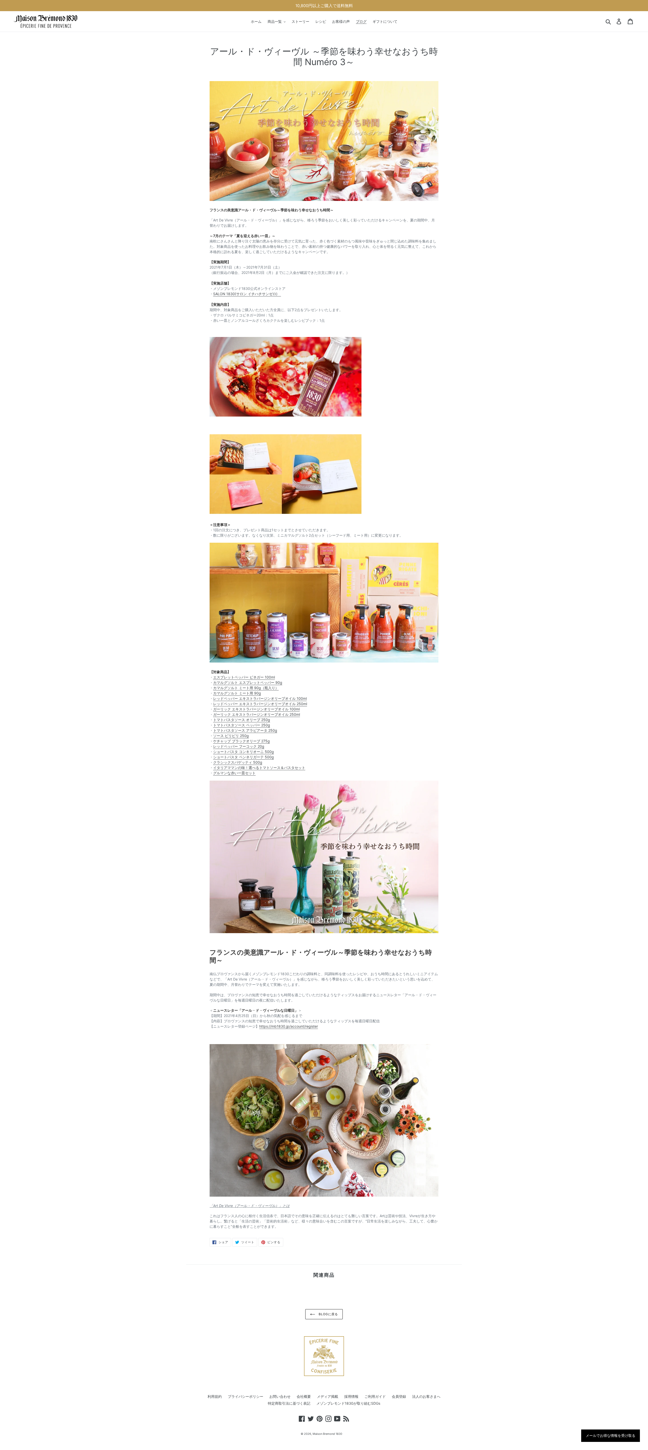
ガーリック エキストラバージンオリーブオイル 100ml (256, 709)
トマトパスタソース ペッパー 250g (241, 725)
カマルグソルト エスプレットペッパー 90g (247, 682)
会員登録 (399, 1396)
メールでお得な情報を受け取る (610, 1435)
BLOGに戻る (328, 1314)
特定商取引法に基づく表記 (289, 1403)
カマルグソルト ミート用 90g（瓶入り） (246, 688)
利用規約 (215, 1396)
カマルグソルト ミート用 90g (237, 693)
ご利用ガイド (375, 1396)
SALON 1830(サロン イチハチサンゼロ (245, 294)
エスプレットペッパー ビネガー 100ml (244, 677)
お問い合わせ (280, 1396)
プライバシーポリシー (245, 1396)
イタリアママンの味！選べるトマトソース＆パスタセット (259, 767)
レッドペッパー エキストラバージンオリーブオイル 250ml (260, 704)
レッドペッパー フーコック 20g (238, 746)
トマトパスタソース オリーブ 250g (241, 720)
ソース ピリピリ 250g (231, 735)
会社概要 (304, 1396)
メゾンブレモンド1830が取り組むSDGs (348, 1403)
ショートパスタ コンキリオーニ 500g (243, 751)
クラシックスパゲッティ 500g (237, 762)
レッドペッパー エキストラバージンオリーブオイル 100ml (260, 698)
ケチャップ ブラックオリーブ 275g (241, 741)
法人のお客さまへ (426, 1396)
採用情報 (351, 1396)
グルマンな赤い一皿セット (234, 773)
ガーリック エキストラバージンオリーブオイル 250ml (256, 714)
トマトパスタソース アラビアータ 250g (245, 730)
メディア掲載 (327, 1396)
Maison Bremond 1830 (327, 1434)
